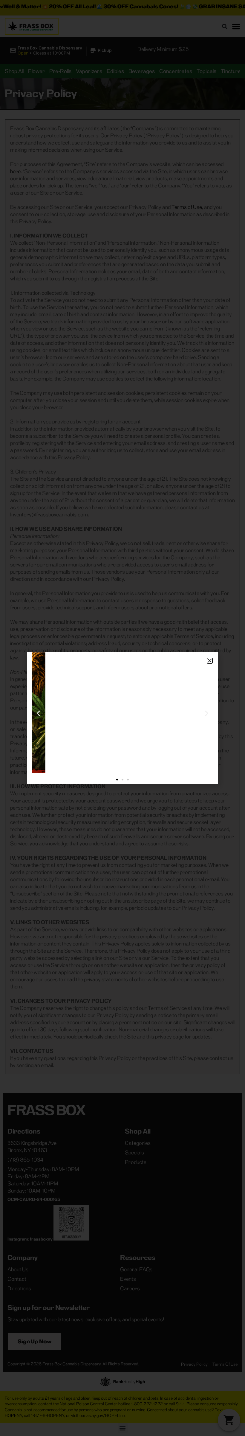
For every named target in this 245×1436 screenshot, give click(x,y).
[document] (122, 718)
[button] (209, 660)
